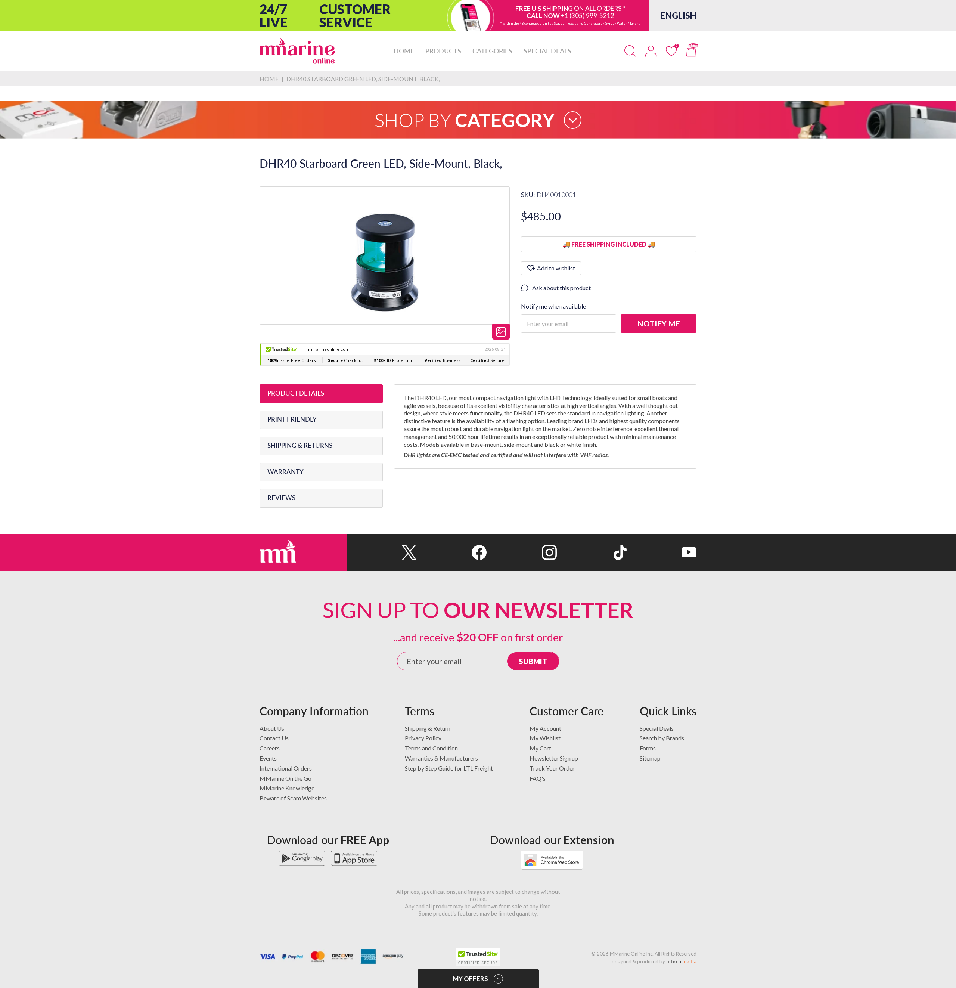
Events (268, 758)
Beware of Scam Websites (293, 798)
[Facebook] (452, 552)
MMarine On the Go (285, 778)
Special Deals (657, 728)
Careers (270, 748)
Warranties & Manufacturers (441, 758)
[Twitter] (382, 552)
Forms (648, 748)
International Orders (286, 768)
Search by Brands (662, 737)
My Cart (540, 748)
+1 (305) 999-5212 (587, 15)
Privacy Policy (423, 737)
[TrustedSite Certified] (478, 957)
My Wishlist (545, 737)
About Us (272, 728)
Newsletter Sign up (554, 758)
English (678, 15)
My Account (545, 728)
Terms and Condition (431, 748)
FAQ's (538, 778)
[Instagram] (521, 552)
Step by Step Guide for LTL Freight (449, 768)
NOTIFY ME (658, 323)
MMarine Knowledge (287, 788)
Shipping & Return (427, 728)
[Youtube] (661, 552)
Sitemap (650, 758)
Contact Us (274, 737)
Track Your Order (552, 768)
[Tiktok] (592, 552)
